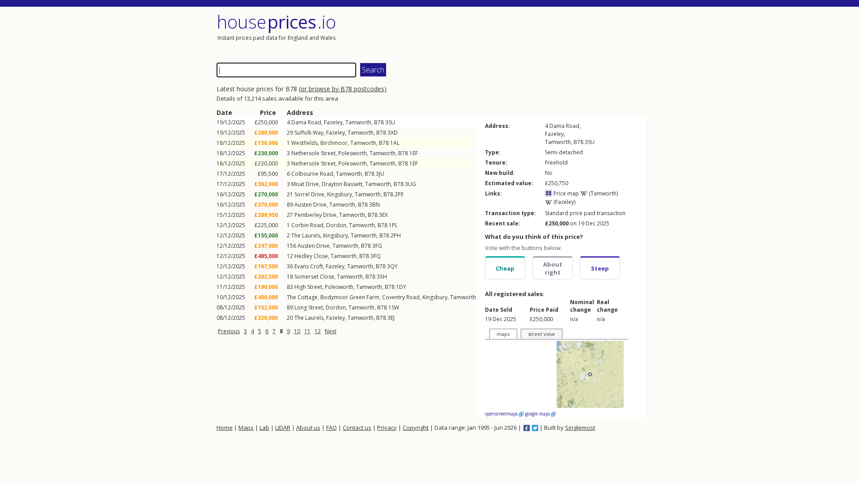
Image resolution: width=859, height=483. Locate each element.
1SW (393, 307)
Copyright (416, 428)
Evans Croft (308, 266)
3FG (377, 246)
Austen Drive (310, 204)
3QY (392, 266)
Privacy (387, 428)
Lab (264, 428)
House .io (276, 21)
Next (330, 331)
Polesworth (352, 153)
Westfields (304, 143)
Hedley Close (311, 256)
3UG (410, 184)
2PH (396, 235)
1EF (413, 153)
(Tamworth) (602, 193)
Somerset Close (314, 276)
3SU (390, 122)
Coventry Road (401, 297)
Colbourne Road (312, 174)
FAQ (331, 428)
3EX (383, 215)
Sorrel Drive (309, 194)
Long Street (308, 307)
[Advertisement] (538, 33)
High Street (308, 287)
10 (297, 331)
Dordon (336, 225)
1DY (401, 287)
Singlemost (580, 428)
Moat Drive (305, 184)
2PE (399, 194)
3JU (380, 174)
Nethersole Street (313, 153)
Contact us (357, 428)
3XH (382, 276)
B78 (379, 122)
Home (225, 428)
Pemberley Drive (315, 215)
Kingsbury (339, 194)
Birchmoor (334, 143)
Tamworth (358, 122)
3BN (374, 204)
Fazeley (333, 122)
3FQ (375, 256)
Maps (246, 428)
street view (541, 333)
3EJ (391, 318)
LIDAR (282, 428)
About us (308, 428)
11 (307, 331)
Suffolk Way (308, 132)
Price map (565, 193)
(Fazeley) (563, 202)
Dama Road (306, 122)
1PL (393, 225)
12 (318, 331)
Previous (229, 331)
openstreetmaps (502, 414)
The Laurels (305, 235)
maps (503, 333)
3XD (392, 132)
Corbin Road (307, 225)
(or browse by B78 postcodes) (343, 89)
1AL (395, 143)
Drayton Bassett (342, 184)
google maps (538, 414)
